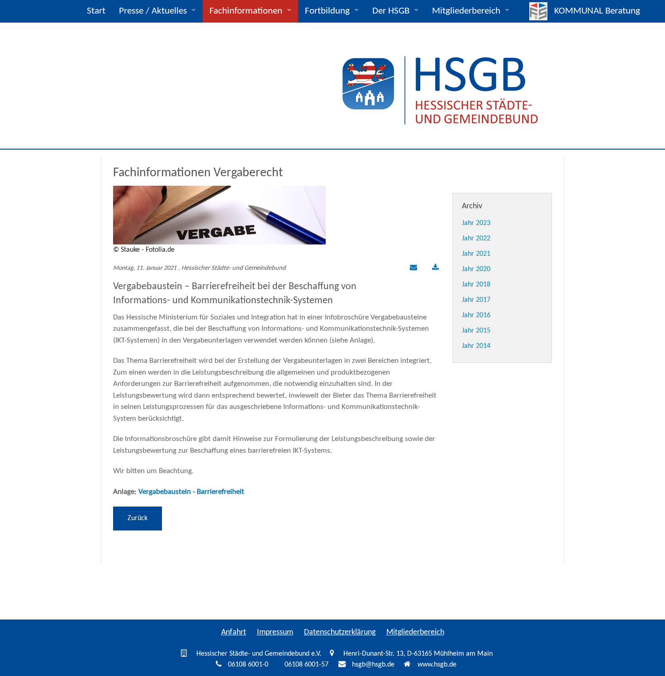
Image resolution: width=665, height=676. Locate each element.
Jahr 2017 (476, 300)
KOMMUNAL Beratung (597, 11)
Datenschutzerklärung (339, 632)
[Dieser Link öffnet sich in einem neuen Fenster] (435, 268)
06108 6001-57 (306, 664)
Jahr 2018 (476, 284)
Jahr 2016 (476, 315)
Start (96, 11)
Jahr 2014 (476, 346)
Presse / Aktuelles (153, 11)
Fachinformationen (245, 11)
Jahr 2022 (476, 238)
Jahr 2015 (476, 330)
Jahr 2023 (476, 223)
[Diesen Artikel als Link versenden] (412, 268)
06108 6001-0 (248, 664)
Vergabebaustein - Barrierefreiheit (191, 492)
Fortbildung (327, 11)
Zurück (137, 518)
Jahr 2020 (476, 269)
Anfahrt (233, 632)
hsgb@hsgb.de (373, 664)
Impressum (275, 632)
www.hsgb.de (437, 664)
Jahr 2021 (476, 254)
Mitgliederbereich (466, 11)
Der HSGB (390, 11)
